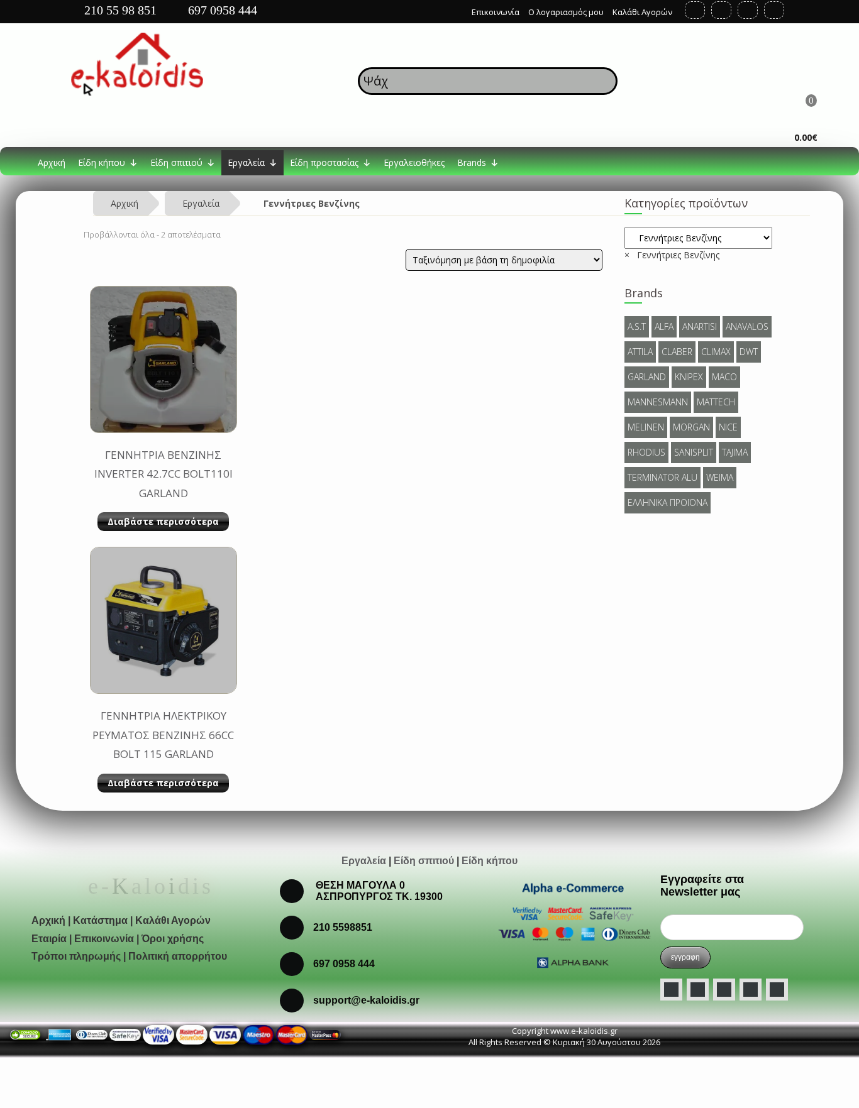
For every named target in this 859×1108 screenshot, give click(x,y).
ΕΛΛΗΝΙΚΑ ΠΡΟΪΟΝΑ (667, 502)
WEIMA (719, 477)
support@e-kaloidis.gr (366, 1000)
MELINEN (646, 427)
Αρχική (51, 162)
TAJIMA (735, 452)
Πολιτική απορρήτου (177, 956)
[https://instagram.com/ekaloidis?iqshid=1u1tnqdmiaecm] (774, 10)
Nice (728, 427)
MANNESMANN (658, 402)
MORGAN (691, 427)
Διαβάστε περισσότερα (163, 521)
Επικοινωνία (495, 12)
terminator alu (662, 477)
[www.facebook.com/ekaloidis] (671, 990)
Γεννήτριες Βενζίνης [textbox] (671, 255)
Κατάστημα (100, 920)
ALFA (664, 326)
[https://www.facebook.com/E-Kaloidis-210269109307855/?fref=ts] (695, 10)
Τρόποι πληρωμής (76, 956)
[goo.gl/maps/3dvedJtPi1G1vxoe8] (453, 8)
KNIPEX (689, 377)
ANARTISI (699, 326)
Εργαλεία (246, 162)
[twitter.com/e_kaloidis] (698, 990)
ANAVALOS (747, 326)
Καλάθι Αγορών (642, 12)
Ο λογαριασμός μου (566, 12)
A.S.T (637, 326)
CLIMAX (716, 352)
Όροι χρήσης (172, 938)
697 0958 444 (221, 10)
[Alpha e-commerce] (573, 923)
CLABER (677, 352)
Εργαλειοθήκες (414, 162)
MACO (724, 377)
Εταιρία (49, 938)
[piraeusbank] (292, 1033)
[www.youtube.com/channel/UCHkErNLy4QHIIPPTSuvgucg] (751, 990)
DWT (749, 352)
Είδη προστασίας (324, 162)
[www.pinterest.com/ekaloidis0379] (777, 990)
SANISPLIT (693, 452)
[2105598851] (291, 963)
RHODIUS (646, 452)
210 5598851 (342, 927)
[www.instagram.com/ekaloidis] (724, 990)
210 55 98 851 (119, 10)
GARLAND (647, 377)
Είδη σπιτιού (176, 162)
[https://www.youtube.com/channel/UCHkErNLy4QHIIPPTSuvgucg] (748, 10)
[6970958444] (291, 999)
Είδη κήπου (101, 162)
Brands (471, 162)
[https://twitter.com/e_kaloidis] (721, 10)
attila (640, 352)
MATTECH (716, 402)
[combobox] (671, 255)
